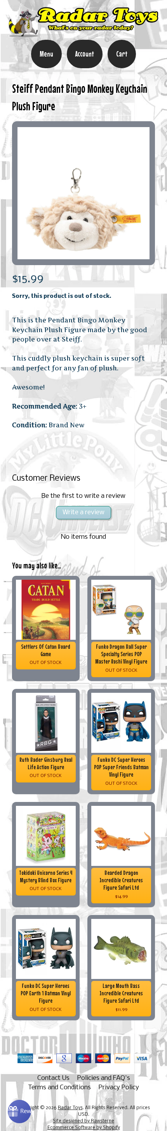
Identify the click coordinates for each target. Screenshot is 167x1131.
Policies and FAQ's (103, 1078)
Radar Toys (70, 1108)
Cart (121, 54)
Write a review (83, 512)
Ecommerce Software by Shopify (83, 1128)
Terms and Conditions (59, 1087)
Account (84, 54)
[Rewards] (19, 1111)
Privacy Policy (119, 1087)
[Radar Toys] (83, 34)
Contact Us (53, 1078)
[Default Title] (83, 193)
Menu (46, 54)
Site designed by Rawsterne (83, 1121)
